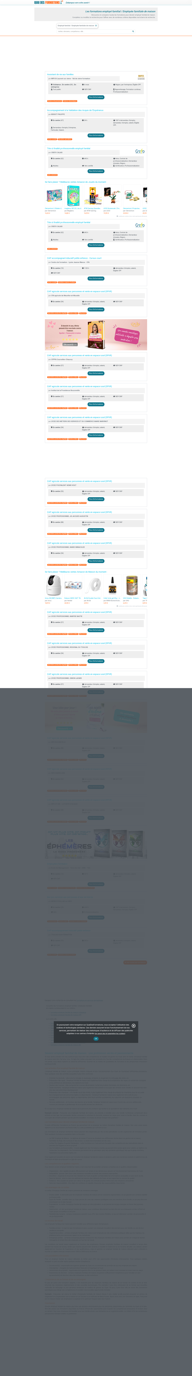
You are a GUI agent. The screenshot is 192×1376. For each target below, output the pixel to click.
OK (96, 1039)
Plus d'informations (96, 97)
